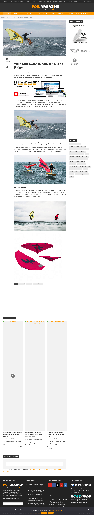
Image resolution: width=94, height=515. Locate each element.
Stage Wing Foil (62, 506)
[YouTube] (50, 485)
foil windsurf (22, 1)
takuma (81, 171)
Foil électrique (61, 504)
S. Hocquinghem (27, 72)
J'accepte (44, 512)
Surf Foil (29, 13)
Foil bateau (51, 504)
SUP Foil (21, 13)
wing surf (40, 283)
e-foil (79, 149)
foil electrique (82, 151)
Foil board (60, 502)
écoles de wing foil (68, 1)
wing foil (86, 174)
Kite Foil (37, 13)
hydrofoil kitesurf (42, 1)
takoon (76, 171)
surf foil (85, 169)
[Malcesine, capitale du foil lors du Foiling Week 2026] (35, 375)
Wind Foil (45, 13)
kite (82, 156)
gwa (83, 154)
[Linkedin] (65, 485)
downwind (83, 146)
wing (82, 174)
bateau (78, 144)
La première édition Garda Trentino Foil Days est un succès (55, 434)
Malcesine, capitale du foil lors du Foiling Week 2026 (33, 433)
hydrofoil (28, 1)
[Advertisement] (40, 301)
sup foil (71, 169)
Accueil (3, 17)
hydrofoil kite (34, 1)
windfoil (72, 174)
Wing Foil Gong (52, 501)
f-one (20, 283)
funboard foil (16, 1)
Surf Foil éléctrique (62, 499)
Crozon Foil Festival (74, 146)
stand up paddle (82, 166)
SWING (23, 142)
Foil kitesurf (51, 499)
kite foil (71, 159)
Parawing (14, 13)
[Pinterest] (61, 485)
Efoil (52, 13)
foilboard (61, 1)
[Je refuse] (92, 511)
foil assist (75, 151)
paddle (71, 161)
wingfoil (72, 176)
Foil (64, 151)
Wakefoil (50, 506)
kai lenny (78, 156)
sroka (84, 164)
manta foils (77, 159)
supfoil (76, 169)
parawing (77, 161)
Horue (86, 154)
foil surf (10, 1)
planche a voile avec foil (52, 1)
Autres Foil (60, 13)
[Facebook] (54, 485)
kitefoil (86, 156)
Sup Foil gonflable (52, 502)
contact (75, 1)
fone (79, 154)
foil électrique (73, 154)
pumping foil (73, 164)
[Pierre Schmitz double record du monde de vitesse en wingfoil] (13, 375)
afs (70, 144)
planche (83, 161)
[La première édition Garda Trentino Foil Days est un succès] (57, 375)
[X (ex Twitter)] (50, 489)
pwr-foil (79, 164)
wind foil (77, 174)
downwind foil (73, 149)
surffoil (71, 171)
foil (24, 283)
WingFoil (6, 13)
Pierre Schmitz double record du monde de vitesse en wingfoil (12, 434)
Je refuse (50, 512)
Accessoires (70, 13)
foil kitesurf (5, 1)
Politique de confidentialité (56, 510)
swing (34, 283)
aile (74, 144)
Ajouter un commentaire (7, 62)
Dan (13, 438)
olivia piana (84, 159)
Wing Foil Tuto (61, 501)
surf (31, 283)
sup (27, 283)
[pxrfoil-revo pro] (80, 33)
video (86, 171)
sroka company (73, 166)
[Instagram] (57, 485)
